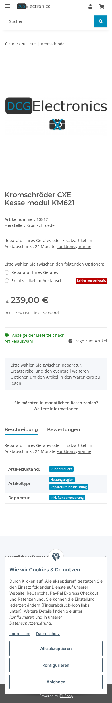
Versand (51, 313)
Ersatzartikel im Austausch (58, 280)
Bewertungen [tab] (63, 429)
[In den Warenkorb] (9, 62)
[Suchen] (100, 21)
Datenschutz (48, 633)
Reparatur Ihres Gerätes (34, 272)
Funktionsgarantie (74, 246)
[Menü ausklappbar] (7, 3)
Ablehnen (56, 681)
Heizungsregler (62, 480)
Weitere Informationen (56, 408)
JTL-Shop (66, 695)
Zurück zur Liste (22, 43)
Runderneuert (61, 469)
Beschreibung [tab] (21, 429)
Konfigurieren (56, 665)
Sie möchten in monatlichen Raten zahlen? (56, 405)
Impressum (19, 633)
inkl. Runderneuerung (67, 498)
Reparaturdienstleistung (69, 487)
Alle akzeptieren (56, 648)
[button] (90, 6)
